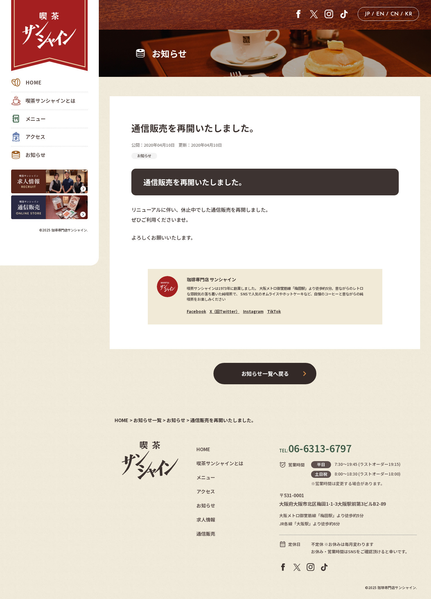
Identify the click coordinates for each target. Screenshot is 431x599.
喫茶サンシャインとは (50, 100)
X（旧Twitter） (225, 311)
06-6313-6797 (315, 448)
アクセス (35, 136)
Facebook (196, 311)
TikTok (274, 311)
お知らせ (35, 154)
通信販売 (205, 533)
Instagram (253, 311)
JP (367, 14)
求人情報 (205, 519)
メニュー (35, 118)
